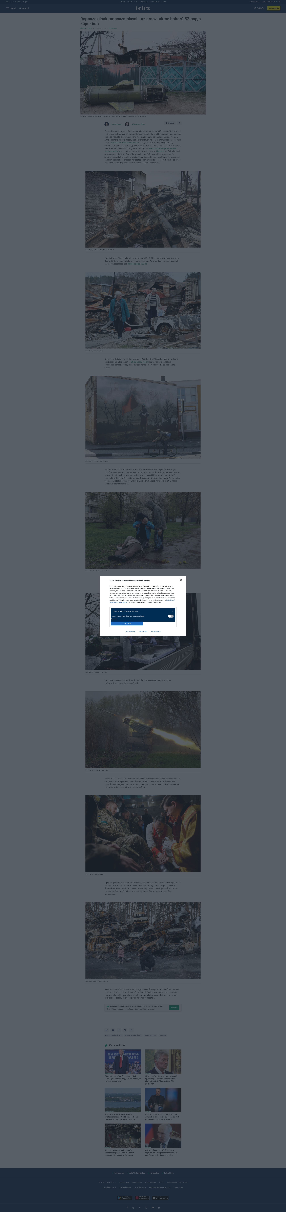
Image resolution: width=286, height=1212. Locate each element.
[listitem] (142, 611)
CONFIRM (127, 623)
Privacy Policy (156, 631)
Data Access (143, 631)
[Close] (182, 581)
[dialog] (143, 606)
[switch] (171, 616)
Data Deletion (130, 631)
